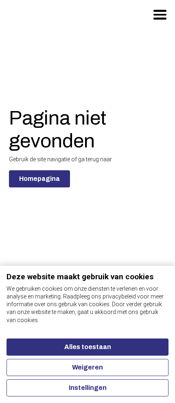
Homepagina (39, 178)
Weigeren (87, 367)
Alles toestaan (87, 346)
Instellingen (88, 387)
